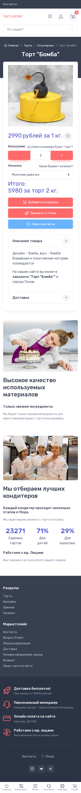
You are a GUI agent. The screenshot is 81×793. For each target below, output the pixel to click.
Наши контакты (43, 224)
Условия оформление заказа (23, 654)
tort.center (12, 16)
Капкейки (9, 602)
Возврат (9, 660)
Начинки (9, 613)
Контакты (10, 4)
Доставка (10, 649)
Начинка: (15, 165)
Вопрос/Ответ (13, 638)
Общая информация (16, 643)
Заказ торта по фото (18, 666)
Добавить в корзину (43, 202)
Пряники (9, 607)
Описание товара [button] (27, 241)
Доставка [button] (20, 298)
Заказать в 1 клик (43, 213)
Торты (7, 596)
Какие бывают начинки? (56, 166)
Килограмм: (17, 146)
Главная (13, 45)
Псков (50, 756)
